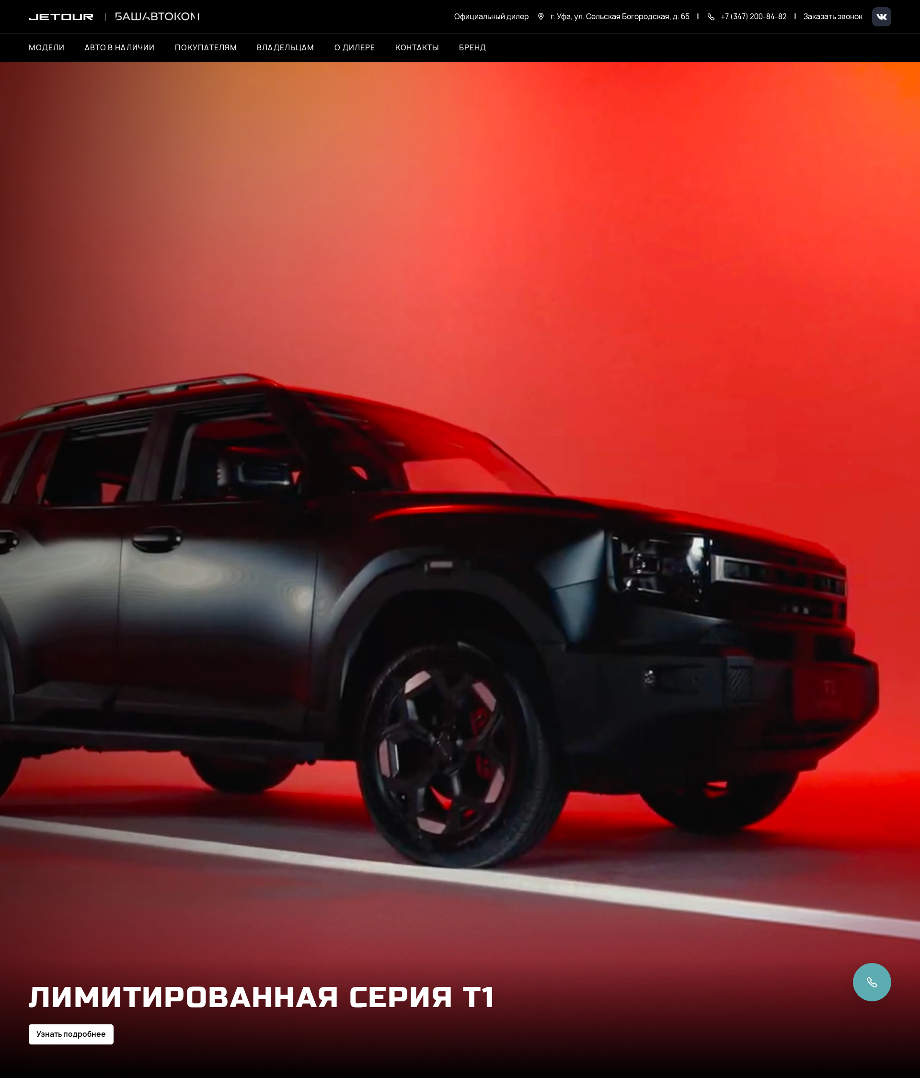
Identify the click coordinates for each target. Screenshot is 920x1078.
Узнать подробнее (71, 1034)
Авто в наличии (120, 48)
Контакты (417, 48)
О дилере (354, 48)
